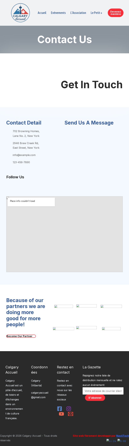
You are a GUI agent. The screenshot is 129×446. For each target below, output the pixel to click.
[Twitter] (21, 186)
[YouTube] (61, 413)
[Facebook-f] (6, 186)
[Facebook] (59, 408)
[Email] (70, 413)
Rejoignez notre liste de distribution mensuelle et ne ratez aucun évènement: (102, 380)
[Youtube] (29, 186)
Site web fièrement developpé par (101, 435)
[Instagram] (14, 186)
